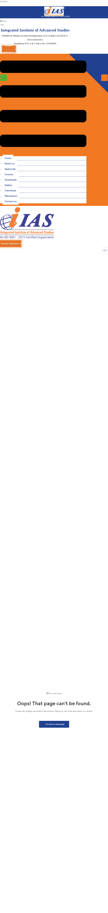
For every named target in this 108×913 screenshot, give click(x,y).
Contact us (11, 201)
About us (9, 163)
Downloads (11, 179)
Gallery (8, 185)
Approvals (10, 169)
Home (8, 158)
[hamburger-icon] (105, 250)
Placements (11, 196)
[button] (43, 104)
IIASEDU (4, 2)
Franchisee (10, 190)
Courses (9, 174)
